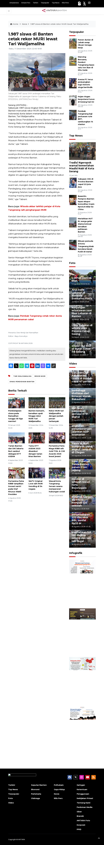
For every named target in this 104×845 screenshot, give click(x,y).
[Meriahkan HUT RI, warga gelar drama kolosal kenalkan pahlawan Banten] (73, 222)
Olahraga (35, 798)
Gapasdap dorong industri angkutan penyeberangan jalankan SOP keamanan (82, 427)
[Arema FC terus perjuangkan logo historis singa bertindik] (73, 83)
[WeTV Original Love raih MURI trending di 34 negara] (37, 473)
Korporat (81, 825)
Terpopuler (45, 3)
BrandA (80, 816)
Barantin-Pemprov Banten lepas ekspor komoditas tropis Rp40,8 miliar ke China (86, 203)
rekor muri (40, 376)
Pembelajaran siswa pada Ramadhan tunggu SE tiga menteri (15, 416)
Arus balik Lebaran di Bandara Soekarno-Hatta (82, 294)
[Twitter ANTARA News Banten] (84, 3)
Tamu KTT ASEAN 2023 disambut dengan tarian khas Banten (35, 451)
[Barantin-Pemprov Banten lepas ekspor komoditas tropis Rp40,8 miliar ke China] (73, 200)
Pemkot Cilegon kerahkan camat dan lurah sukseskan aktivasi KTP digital (82, 409)
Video (73, 363)
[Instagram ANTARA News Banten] (89, 3)
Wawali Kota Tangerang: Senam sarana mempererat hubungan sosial (57, 486)
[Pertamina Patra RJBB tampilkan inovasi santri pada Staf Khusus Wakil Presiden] (16, 473)
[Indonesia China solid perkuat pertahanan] (82, 681)
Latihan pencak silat (82, 279)
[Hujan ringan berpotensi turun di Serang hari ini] (73, 100)
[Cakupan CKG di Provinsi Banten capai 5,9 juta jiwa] (73, 182)
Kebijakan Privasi (85, 798)
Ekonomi (35, 789)
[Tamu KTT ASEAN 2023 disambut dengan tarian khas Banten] (37, 438)
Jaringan (81, 785)
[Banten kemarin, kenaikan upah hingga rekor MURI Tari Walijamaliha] (37, 402)
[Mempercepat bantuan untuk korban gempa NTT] (82, 584)
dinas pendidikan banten (22, 382)
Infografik (75, 553)
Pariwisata (36, 794)
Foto (72, 263)
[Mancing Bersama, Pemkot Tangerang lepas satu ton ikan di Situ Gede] (73, 60)
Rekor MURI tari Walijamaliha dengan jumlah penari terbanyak (56, 416)
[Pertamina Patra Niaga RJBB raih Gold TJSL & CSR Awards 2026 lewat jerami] (57, 438)
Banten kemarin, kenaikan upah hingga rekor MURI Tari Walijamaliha (37, 416)
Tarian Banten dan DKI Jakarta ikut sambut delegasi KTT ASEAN (15, 451)
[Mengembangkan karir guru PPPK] (82, 730)
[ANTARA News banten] (54, 11)
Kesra (24, 24)
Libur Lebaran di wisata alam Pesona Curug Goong (82, 329)
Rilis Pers (65, 3)
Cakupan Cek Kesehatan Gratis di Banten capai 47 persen (82, 377)
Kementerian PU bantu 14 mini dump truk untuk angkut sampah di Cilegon (82, 446)
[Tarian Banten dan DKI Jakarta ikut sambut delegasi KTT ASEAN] (16, 438)
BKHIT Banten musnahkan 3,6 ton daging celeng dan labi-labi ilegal (82, 535)
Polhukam (59, 785)
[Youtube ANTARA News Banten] (79, 4)
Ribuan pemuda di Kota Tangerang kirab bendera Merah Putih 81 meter (86, 246)
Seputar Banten (39, 785)
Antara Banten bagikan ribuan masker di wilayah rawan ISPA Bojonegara (81, 480)
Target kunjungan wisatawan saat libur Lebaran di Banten (82, 310)
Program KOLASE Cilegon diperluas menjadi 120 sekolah (82, 499)
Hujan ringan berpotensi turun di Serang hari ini (86, 99)
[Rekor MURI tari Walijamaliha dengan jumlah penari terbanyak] (57, 402)
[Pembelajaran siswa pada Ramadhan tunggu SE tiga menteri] (16, 402)
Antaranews (14, 3)
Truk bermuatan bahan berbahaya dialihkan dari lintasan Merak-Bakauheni (82, 392)
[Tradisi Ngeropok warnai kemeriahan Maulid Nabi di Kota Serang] (82, 151)
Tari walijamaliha (22, 376)
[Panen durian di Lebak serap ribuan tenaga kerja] (73, 43)
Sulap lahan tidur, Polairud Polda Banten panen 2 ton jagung (81, 464)
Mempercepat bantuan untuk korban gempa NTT (81, 597)
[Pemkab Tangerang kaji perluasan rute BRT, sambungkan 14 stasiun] (73, 115)
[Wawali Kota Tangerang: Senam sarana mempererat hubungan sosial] (57, 473)
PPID (79, 829)
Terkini (35, 3)
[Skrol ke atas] (98, 838)
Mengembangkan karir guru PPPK (83, 747)
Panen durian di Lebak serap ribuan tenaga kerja (85, 44)
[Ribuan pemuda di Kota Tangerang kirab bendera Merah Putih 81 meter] (73, 245)
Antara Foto (25, 3)
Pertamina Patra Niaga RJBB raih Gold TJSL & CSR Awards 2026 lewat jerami (57, 451)
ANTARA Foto (83, 820)
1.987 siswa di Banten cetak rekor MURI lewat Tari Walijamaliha (59, 24)
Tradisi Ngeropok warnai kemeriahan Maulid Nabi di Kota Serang (81, 167)
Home (15, 24)
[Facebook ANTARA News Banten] (79, 3)
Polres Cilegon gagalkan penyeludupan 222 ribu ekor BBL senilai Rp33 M (81, 516)
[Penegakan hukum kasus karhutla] (82, 632)
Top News (55, 3)
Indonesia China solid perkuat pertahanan (82, 696)
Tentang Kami (83, 803)
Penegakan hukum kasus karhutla (80, 647)
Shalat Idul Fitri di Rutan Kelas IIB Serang (81, 348)
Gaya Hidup (59, 789)
